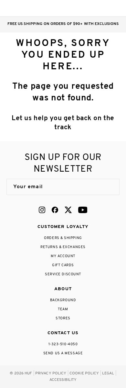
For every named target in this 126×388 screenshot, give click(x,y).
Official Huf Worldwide (21, 8)
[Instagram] (42, 209)
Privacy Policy (51, 373)
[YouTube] (82, 209)
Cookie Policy (84, 373)
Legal (108, 373)
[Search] (77, 8)
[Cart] (103, 8)
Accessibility (63, 380)
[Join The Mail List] (108, 187)
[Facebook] (54, 209)
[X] (68, 209)
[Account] (90, 8)
